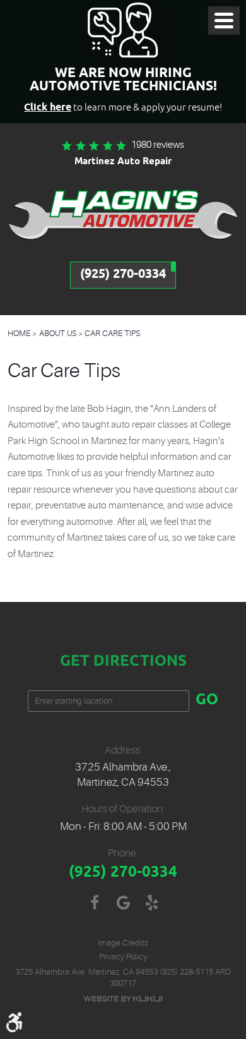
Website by (123, 999)
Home (19, 333)
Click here (47, 107)
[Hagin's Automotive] (123, 213)
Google (123, 903)
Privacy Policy (123, 956)
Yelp (152, 903)
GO (207, 700)
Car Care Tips (112, 333)
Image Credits (123, 942)
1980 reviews (157, 145)
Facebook (95, 903)
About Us (57, 333)
